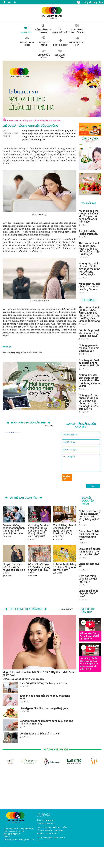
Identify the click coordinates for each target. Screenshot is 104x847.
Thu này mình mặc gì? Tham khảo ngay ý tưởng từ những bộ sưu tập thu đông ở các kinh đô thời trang (89, 314)
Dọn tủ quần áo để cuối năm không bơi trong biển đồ (89, 362)
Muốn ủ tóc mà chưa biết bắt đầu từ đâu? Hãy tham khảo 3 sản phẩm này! (39, 673)
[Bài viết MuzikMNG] (90, 134)
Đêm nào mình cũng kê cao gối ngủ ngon (88, 578)
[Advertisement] (52, 790)
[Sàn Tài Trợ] (63, 761)
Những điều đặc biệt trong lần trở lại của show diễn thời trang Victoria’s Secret (90, 380)
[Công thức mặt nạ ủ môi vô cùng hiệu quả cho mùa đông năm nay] (10, 725)
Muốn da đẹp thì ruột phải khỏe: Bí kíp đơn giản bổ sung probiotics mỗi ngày (89, 216)
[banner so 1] (90, 158)
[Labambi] (52, 12)
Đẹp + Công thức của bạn (26, 609)
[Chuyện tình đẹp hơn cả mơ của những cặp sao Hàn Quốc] (14, 553)
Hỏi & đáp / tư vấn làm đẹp (28, 422)
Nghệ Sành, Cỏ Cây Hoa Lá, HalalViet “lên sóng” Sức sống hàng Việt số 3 (89, 516)
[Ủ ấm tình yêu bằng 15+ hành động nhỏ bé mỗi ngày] (64, 553)
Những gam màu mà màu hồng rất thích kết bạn (89, 348)
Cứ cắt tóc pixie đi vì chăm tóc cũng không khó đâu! (89, 333)
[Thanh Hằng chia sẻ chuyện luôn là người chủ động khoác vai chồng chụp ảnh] (64, 514)
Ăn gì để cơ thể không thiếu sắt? (88, 232)
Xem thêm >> (50, 425)
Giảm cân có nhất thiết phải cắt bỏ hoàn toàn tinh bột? (89, 535)
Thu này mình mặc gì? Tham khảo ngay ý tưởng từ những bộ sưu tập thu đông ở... (89, 249)
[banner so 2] (90, 184)
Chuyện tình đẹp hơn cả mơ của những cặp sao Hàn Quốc (14, 568)
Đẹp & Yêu (14, 120)
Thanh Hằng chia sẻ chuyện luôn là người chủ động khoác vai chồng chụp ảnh (64, 531)
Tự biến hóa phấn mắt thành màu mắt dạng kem (45, 697)
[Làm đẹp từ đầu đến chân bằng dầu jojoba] (10, 712)
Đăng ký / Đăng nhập (93, 2)
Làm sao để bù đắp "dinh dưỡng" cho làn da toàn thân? (90, 551)
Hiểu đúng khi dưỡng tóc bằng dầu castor (44, 683)
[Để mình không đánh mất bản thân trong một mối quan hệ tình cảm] (14, 514)
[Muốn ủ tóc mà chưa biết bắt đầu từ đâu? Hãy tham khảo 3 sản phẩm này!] (39, 642)
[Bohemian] (40, 761)
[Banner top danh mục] (52, 88)
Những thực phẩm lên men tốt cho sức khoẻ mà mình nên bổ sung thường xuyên (89, 269)
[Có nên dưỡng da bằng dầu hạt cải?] (10, 737)
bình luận (37, 352)
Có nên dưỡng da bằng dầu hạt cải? (40, 733)
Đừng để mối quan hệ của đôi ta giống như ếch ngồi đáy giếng (39, 568)
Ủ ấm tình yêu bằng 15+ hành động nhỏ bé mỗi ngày (64, 567)
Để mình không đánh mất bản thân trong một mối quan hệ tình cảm (14, 529)
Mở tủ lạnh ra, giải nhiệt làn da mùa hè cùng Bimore (89, 286)
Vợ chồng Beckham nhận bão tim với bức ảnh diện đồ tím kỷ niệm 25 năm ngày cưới (39, 531)
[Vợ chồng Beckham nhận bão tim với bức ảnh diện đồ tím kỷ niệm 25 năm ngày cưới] (39, 514)
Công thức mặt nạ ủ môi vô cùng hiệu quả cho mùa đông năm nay (46, 722)
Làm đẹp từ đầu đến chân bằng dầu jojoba (44, 708)
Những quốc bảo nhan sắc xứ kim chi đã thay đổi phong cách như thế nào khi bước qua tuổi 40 (88, 402)
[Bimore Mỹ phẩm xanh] (18, 761)
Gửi (93, 486)
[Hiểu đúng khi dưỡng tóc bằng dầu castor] (10, 687)
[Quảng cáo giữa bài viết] (39, 386)
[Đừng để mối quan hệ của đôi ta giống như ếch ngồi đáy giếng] (39, 553)
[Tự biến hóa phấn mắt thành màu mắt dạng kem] (10, 700)
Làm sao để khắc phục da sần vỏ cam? (88, 593)
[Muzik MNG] (86, 761)
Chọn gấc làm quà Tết (89, 565)
